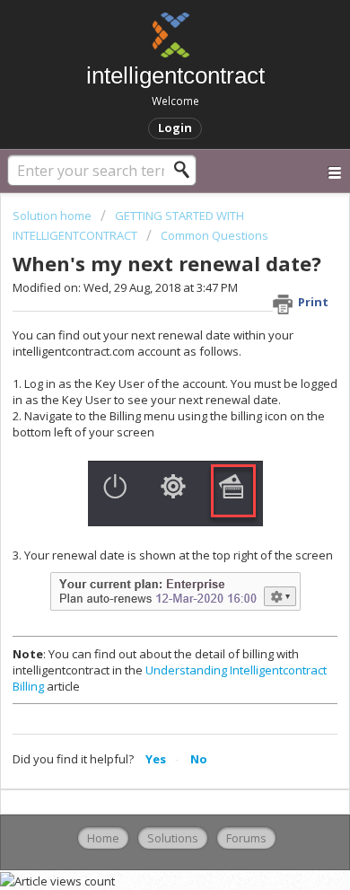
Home (103, 838)
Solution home (53, 215)
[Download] (141, 431)
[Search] (186, 170)
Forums (246, 838)
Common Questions (214, 235)
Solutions (172, 838)
